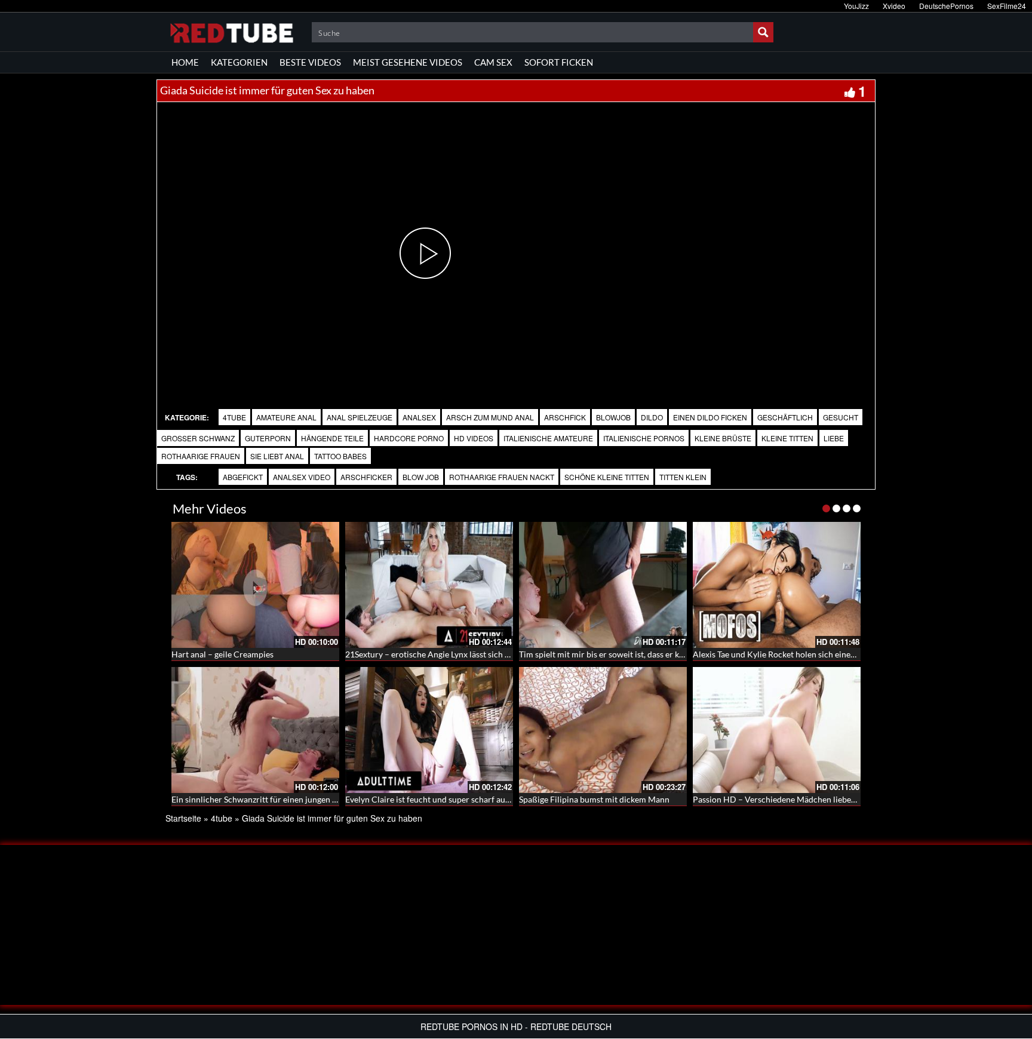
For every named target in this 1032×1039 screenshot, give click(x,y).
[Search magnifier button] (763, 32)
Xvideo (894, 5)
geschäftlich (785, 417)
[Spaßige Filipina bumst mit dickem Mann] (603, 730)
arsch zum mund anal (490, 417)
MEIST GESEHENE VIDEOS (407, 62)
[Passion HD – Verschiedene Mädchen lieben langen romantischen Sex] (777, 730)
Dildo (652, 417)
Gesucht (840, 417)
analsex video (301, 477)
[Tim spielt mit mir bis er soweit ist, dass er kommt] (603, 585)
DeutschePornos (946, 5)
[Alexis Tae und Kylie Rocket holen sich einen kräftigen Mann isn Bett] (777, 585)
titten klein (683, 477)
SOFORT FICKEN (558, 62)
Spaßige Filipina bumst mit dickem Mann (594, 799)
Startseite (183, 818)
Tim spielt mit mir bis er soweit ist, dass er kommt (610, 654)
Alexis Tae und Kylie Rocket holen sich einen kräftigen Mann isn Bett (818, 654)
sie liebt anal (277, 456)
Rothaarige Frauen (200, 456)
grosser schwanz (198, 438)
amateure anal (286, 417)
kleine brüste (723, 438)
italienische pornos (643, 438)
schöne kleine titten (606, 477)
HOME (185, 62)
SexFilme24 (1006, 5)
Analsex (419, 417)
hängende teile (332, 438)
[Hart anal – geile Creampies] (255, 585)
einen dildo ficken (710, 417)
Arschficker (366, 477)
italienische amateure (548, 438)
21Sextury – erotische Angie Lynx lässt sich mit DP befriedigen (460, 654)
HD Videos (473, 438)
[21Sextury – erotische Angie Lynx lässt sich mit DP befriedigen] (429, 585)
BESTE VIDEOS (310, 62)
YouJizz (856, 5)
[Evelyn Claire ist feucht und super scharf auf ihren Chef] (429, 730)
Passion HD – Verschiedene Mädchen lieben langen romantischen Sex (821, 799)
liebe (834, 438)
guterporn (268, 438)
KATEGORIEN (239, 62)
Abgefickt (243, 477)
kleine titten (787, 438)
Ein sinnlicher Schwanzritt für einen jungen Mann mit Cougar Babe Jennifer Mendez (326, 799)
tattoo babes (340, 456)
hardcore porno (409, 438)
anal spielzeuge (359, 417)
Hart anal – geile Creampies (222, 654)
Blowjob (613, 417)
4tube (234, 417)
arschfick (565, 417)
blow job (421, 477)
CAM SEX (493, 62)
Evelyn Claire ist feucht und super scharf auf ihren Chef (447, 799)
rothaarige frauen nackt (501, 477)
